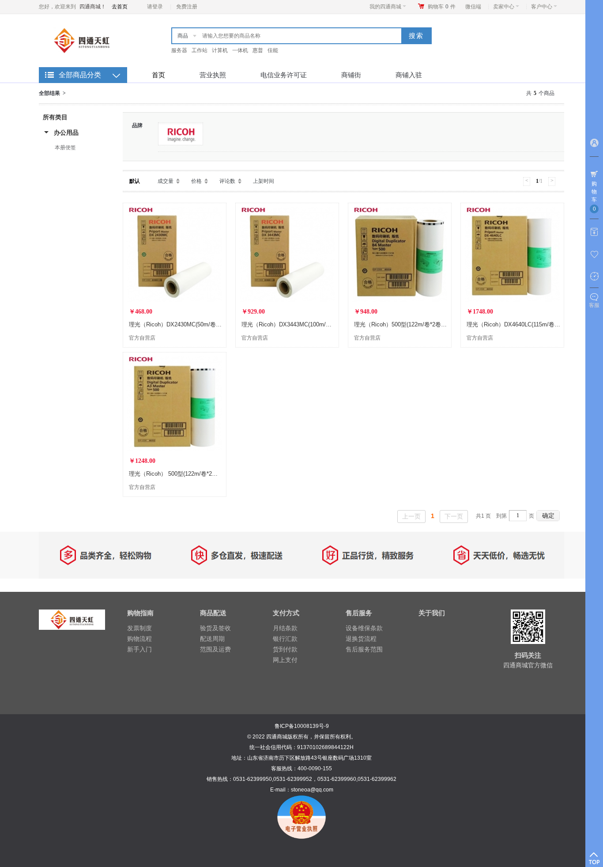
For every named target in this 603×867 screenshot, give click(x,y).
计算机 (220, 50)
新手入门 (139, 649)
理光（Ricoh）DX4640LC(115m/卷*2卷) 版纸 (523, 324)
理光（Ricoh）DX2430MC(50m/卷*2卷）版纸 (186, 324)
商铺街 (351, 75)
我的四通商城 (385, 7)
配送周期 (212, 638)
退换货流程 (361, 638)
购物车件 (442, 7)
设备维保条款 (364, 628)
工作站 (199, 50)
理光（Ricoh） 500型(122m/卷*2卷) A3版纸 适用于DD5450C (206, 473)
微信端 (473, 7)
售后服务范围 (364, 649)
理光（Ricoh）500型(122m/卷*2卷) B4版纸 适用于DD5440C (430, 324)
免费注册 (186, 7)
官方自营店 (142, 338)
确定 (548, 515)
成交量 (165, 181)
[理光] (180, 134)
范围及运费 (215, 649)
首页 (158, 75)
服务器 (179, 50)
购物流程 (139, 638)
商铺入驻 (409, 75)
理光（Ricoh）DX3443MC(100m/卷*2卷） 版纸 (301, 324)
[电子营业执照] (301, 800)
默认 (134, 181)
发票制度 (139, 628)
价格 (196, 181)
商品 (182, 36)
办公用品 (66, 132)
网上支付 (285, 659)
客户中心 (541, 7)
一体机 (240, 50)
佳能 (273, 50)
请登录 (155, 7)
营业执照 (213, 75)
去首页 (120, 7)
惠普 (258, 50)
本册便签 (65, 147)
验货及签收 (215, 628)
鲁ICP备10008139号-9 (302, 726)
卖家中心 (503, 7)
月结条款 (285, 628)
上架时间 (263, 181)
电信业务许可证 (283, 75)
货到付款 (285, 649)
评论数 (227, 181)
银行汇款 (285, 638)
